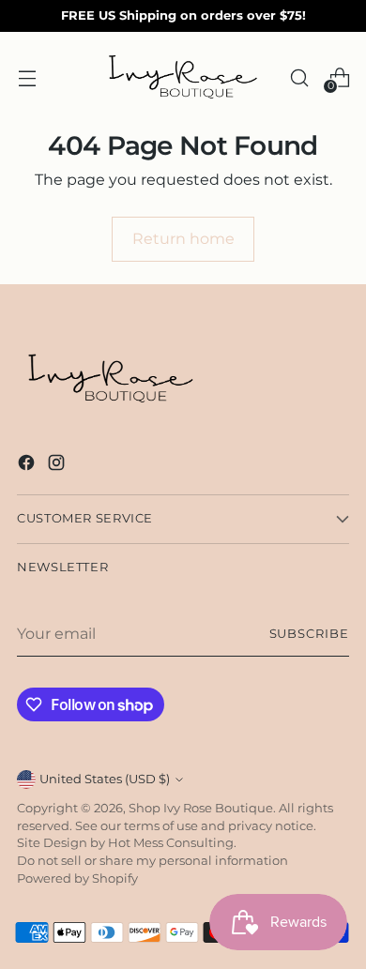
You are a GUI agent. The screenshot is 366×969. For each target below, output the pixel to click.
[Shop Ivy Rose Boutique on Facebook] (28, 465)
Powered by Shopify (77, 878)
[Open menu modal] (27, 77)
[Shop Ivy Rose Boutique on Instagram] (58, 465)
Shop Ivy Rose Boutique (201, 808)
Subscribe (309, 634)
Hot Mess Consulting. (172, 843)
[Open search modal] (299, 77)
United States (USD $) (104, 779)
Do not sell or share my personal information (152, 861)
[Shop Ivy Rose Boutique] (183, 77)
